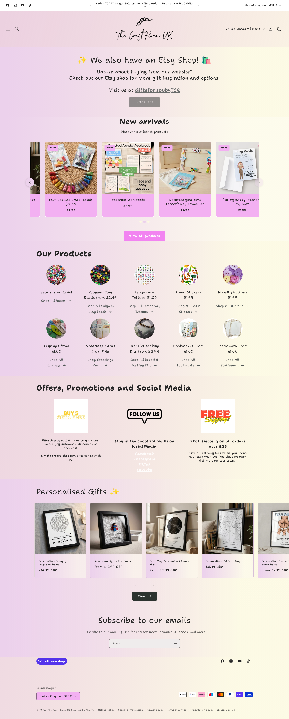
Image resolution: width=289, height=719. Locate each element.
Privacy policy (155, 709)
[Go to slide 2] (144, 222)
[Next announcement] (198, 5)
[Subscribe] (175, 643)
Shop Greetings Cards (100, 362)
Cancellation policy (201, 709)
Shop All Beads (53, 301)
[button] (8, 28)
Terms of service (176, 709)
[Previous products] (30, 182)
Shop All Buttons (229, 306)
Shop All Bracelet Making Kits (144, 362)
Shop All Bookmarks (186, 362)
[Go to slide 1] (140, 222)
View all (144, 596)
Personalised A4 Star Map (223, 561)
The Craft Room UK (59, 709)
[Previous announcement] (90, 5)
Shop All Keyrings (55, 362)
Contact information (130, 709)
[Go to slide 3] (148, 222)
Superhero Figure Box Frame (113, 561)
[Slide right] (153, 585)
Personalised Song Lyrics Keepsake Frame (55, 563)
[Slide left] (136, 585)
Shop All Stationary (230, 362)
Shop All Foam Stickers (188, 309)
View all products (144, 236)
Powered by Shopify (82, 709)
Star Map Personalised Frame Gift (169, 563)
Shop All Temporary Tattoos (144, 309)
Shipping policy (226, 709)
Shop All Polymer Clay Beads (101, 309)
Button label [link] (144, 102)
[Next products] (259, 182)
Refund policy (106, 709)
